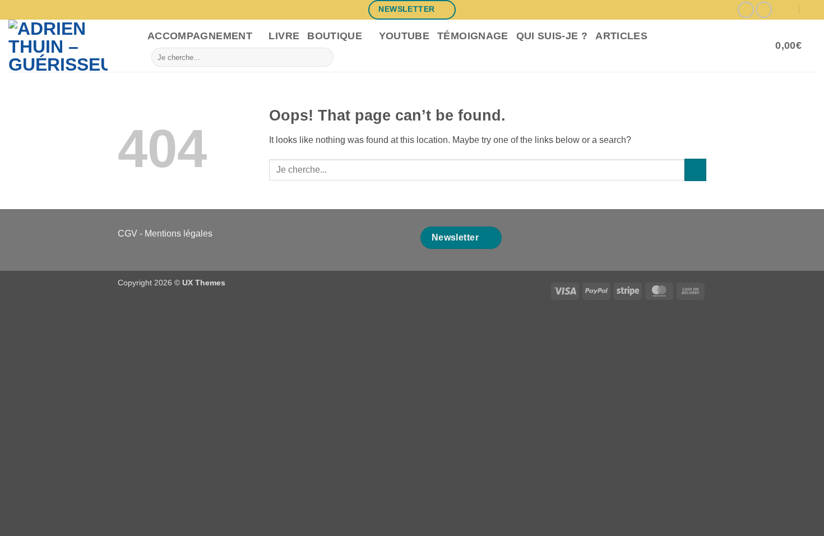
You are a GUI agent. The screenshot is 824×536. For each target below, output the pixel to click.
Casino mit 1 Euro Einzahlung (412, 325)
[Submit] (323, 57)
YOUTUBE (404, 35)
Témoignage (472, 35)
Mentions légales (178, 233)
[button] (795, 46)
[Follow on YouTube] (764, 10)
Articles (621, 35)
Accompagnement (199, 35)
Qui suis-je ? (552, 35)
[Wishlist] (762, 46)
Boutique (334, 35)
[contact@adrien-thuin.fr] (788, 10)
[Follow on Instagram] (746, 10)
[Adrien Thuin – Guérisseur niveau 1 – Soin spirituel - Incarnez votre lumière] (69, 46)
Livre (284, 35)
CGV (127, 233)
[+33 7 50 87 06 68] (811, 10)
